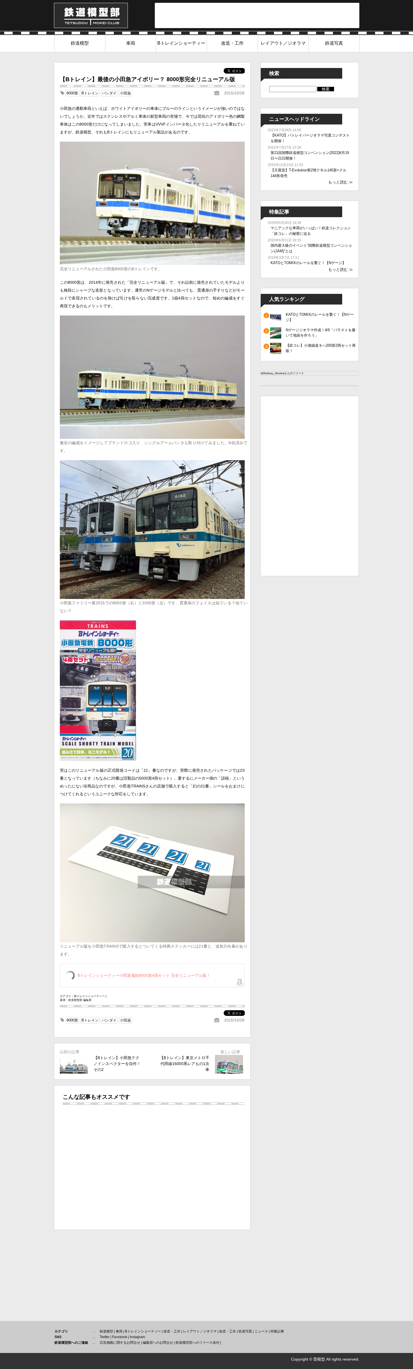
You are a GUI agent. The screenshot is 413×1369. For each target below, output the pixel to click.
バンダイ (109, 93)
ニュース (261, 1331)
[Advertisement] (257, 15)
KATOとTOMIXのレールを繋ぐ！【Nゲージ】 (308, 263)
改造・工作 (232, 43)
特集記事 (277, 1331)
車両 (130, 43)
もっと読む (338, 182)
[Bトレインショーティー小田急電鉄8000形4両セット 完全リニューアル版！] (98, 759)
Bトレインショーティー (181, 43)
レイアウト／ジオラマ (283, 43)
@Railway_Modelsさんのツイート (282, 373)
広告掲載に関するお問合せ (120, 1343)
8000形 (72, 93)
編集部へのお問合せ (158, 1343)
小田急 (125, 93)
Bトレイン (90, 93)
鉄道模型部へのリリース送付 (197, 1343)
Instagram (137, 1337)
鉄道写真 (334, 43)
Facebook (119, 1337)
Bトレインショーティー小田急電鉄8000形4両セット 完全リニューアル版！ (144, 975)
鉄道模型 (80, 43)
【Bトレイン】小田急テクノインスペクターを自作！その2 (117, 1063)
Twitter (105, 1337)
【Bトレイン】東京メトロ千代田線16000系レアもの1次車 (184, 1063)
